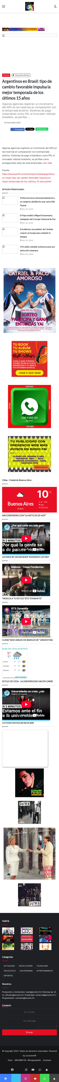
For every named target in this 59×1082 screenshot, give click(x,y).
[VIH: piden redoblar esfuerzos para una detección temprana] (10, 249)
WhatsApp (42, 129)
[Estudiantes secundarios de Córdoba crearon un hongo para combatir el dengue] (10, 231)
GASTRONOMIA (26, 971)
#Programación (34, 1060)
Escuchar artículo (22, 75)
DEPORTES (8, 976)
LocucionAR (31, 1055)
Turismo (6, 75)
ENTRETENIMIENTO (45, 971)
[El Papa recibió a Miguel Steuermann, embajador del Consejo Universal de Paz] (10, 218)
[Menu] (3, 7)
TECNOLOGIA (42, 966)
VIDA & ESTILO (10, 971)
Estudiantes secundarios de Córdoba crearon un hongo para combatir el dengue (36, 233)
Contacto (6, 1005)
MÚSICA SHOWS (26, 966)
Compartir (19, 129)
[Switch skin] (55, 7)
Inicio (10, 1060)
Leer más (47, 163)
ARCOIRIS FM (20, 1060)
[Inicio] (29, 6)
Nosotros (6, 984)
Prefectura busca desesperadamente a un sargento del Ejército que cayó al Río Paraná (37, 202)
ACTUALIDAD (9, 966)
